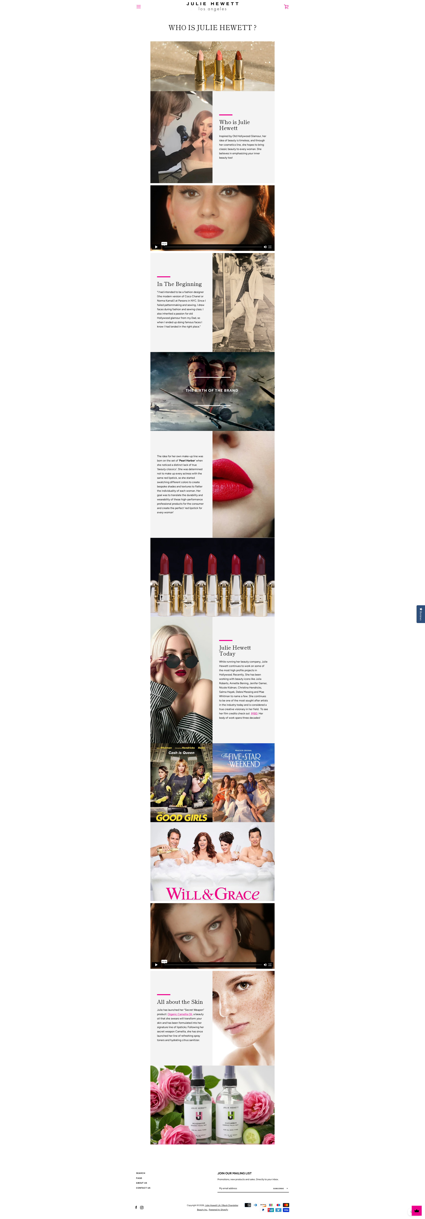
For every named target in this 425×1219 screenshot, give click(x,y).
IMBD (254, 713)
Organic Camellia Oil (180, 1014)
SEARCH (140, 1173)
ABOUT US (141, 1183)
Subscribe (279, 1188)
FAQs (139, 1178)
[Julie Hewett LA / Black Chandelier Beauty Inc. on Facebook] (136, 1207)
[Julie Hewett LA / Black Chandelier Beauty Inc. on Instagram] (141, 1207)
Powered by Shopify (218, 1209)
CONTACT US (143, 1188)
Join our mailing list (234, 1173)
